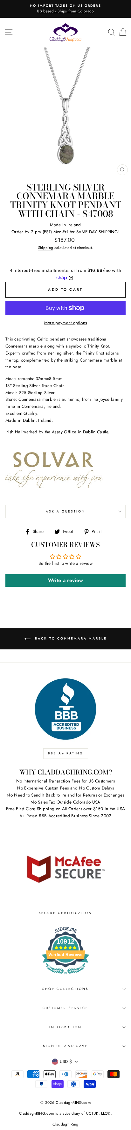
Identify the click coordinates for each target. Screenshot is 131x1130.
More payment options (65, 322)
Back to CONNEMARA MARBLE (70, 638)
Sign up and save (65, 1046)
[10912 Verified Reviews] (65, 975)
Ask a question (66, 511)
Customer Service (65, 1008)
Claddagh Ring (65, 1124)
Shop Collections (65, 988)
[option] (65, 9)
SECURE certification (65, 912)
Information (65, 1027)
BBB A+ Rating (65, 753)
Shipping (45, 247)
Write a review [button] (65, 580)
